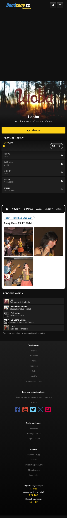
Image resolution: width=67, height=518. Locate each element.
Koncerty (34, 356)
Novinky (16, 209)
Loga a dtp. (34, 475)
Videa (33, 361)
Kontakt (34, 460)
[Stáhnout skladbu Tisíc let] (62, 181)
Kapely (34, 350)
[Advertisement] (33, 45)
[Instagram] (40, 409)
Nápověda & (34, 454)
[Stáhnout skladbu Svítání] (62, 189)
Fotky (7, 218)
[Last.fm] (48, 409)
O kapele (28, 209)
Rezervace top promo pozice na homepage (34, 397)
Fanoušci (34, 366)
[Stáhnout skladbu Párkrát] (62, 155)
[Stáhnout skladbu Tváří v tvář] (62, 164)
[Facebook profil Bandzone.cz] (17, 409)
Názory (49, 209)
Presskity (34, 428)
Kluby (33, 371)
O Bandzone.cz (33, 470)
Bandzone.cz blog (34, 381)
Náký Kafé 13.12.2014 (22, 218)
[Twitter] (33, 409)
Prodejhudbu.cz (34, 433)
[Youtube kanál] (25, 409)
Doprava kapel (34, 439)
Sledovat (36, 130)
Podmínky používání (34, 465)
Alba (39, 209)
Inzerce (34, 402)
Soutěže (33, 376)
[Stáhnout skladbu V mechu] (62, 172)
